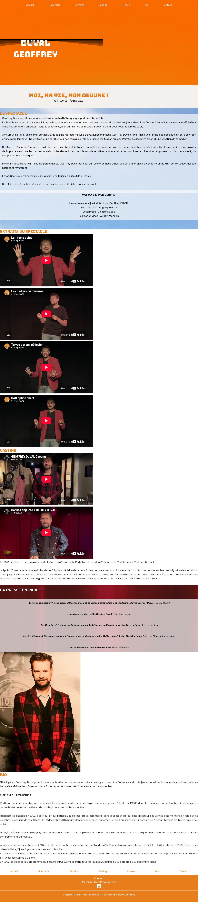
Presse (126, 5)
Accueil (30, 5)
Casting (103, 5)
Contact (167, 5)
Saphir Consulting (126, 894)
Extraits (79, 5)
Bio (146, 5)
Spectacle (54, 5)
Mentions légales (92, 894)
